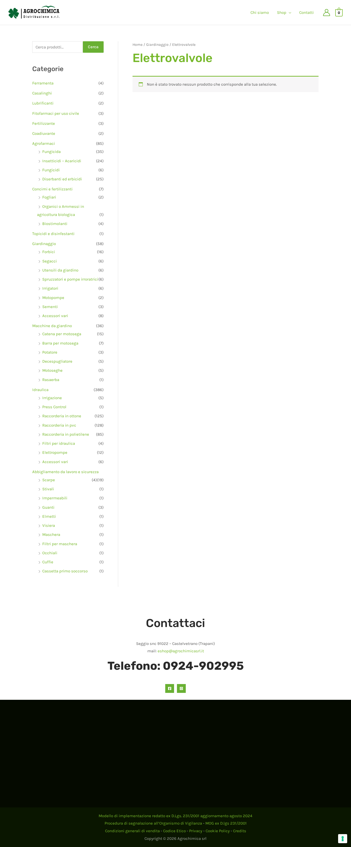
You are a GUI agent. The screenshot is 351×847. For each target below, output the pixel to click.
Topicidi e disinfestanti (53, 233)
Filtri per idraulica (58, 443)
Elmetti (49, 516)
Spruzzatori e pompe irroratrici (70, 279)
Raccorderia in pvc (59, 425)
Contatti (306, 12)
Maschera (51, 534)
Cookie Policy (218, 830)
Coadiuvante (43, 133)
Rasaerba (50, 379)
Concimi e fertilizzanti (52, 189)
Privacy (195, 830)
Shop (281, 12)
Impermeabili (54, 498)
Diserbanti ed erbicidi (62, 179)
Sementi (50, 306)
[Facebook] (169, 688)
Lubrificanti (42, 103)
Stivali (48, 488)
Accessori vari (55, 315)
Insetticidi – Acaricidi (61, 160)
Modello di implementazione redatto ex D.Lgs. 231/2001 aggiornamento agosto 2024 (175, 815)
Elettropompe (54, 452)
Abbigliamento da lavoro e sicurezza (65, 471)
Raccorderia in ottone (61, 415)
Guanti (48, 507)
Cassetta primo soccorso (65, 571)
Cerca (93, 46)
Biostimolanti (54, 223)
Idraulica (40, 389)
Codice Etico (174, 830)
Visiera (48, 525)
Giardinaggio (44, 243)
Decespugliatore (57, 361)
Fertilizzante (43, 123)
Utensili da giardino (60, 270)
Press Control (54, 406)
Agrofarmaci (43, 143)
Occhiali (49, 552)
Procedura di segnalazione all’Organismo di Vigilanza (153, 823)
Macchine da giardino (52, 325)
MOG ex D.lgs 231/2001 (226, 823)
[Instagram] (181, 688)
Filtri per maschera (59, 543)
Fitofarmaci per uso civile (55, 113)
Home (138, 44)
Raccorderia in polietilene (65, 434)
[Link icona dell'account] (326, 12)
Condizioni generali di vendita (132, 830)
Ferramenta (42, 83)
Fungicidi (51, 169)
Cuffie (47, 561)
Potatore (49, 352)
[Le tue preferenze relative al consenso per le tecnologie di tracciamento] (342, 838)
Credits (239, 830)
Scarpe (48, 479)
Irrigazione (52, 397)
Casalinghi (42, 93)
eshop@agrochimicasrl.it (181, 650)
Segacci (49, 261)
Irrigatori (50, 288)
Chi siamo (259, 12)
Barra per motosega (60, 343)
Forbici (48, 251)
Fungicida (51, 151)
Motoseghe (52, 370)
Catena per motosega (61, 333)
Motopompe (53, 297)
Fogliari (49, 197)
